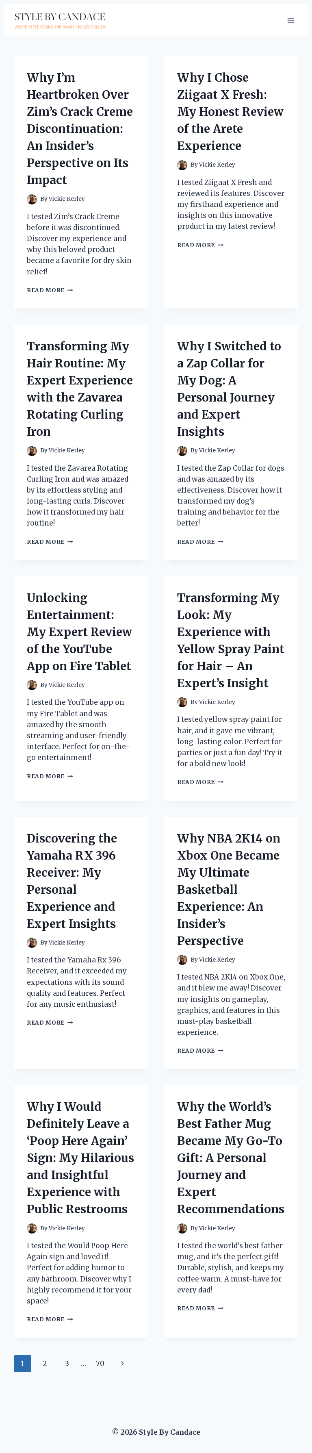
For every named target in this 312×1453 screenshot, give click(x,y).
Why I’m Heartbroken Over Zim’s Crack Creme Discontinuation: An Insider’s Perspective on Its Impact (80, 128)
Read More (50, 290)
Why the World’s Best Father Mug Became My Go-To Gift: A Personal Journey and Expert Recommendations (230, 1157)
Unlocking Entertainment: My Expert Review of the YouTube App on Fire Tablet (79, 632)
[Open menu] (290, 20)
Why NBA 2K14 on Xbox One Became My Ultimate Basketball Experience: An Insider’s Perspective (228, 889)
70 (100, 1363)
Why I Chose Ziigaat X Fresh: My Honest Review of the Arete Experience (230, 111)
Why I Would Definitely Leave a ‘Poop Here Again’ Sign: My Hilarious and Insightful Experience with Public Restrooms (80, 1157)
